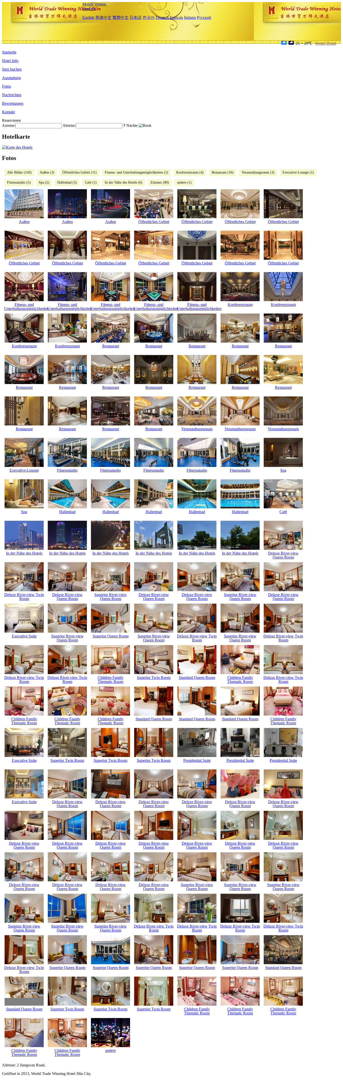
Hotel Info (10, 61)
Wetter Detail (325, 43)
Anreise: (8, 125)
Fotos (6, 86)
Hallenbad (67, 512)
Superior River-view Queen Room (110, 596)
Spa (283, 470)
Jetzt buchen (12, 69)
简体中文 (103, 17)
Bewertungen (12, 103)
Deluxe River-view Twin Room (24, 596)
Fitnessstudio (67, 470)
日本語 (136, 17)
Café (283, 512)
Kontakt (8, 112)
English (88, 17)
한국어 (149, 17)
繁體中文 (120, 17)
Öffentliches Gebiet (153, 222)
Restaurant (110, 346)
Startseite (9, 52)
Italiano (190, 17)
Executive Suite (24, 636)
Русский (204, 17)
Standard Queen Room (197, 677)
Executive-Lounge (24, 470)
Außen (24, 222)
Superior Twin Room (153, 677)
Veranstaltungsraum (196, 429)
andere (110, 1050)
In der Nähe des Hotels (24, 553)
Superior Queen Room (111, 636)
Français (176, 17)
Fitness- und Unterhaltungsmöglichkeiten (24, 306)
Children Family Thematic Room (111, 679)
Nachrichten (11, 95)
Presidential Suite (197, 760)
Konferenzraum (240, 304)
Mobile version (94, 4)
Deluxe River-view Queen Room (283, 555)
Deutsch (88, 9)
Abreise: (69, 125)
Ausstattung (11, 78)
